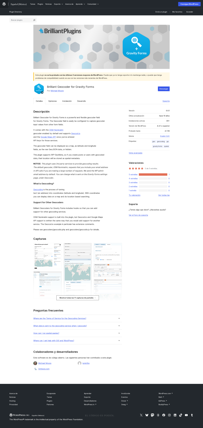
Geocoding (38, 189)
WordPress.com (166, 393)
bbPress (163, 401)
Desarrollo (81, 101)
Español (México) (38, 415)
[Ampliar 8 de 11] (119, 246)
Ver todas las (164, 195)
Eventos (124, 397)
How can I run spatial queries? (46, 333)
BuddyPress (164, 404)
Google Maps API (48, 137)
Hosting (12, 401)
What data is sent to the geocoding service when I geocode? (60, 326)
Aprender (87, 393)
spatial (166, 146)
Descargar (163, 89)
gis (168, 141)
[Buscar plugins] (34, 20)
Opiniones (52, 101)
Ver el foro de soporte (138, 215)
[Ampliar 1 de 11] (58, 246)
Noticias (12, 397)
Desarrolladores (90, 401)
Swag (124, 404)
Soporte (166, 101)
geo (153, 141)
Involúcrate (125, 393)
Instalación (67, 101)
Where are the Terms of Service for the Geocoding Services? (59, 318)
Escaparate (51, 393)
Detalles (39, 101)
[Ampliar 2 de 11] (58, 274)
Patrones (50, 404)
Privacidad (13, 404)
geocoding (161, 141)
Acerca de (13, 393)
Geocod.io (75, 133)
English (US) (165, 136)
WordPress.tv (90, 404)
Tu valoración (134, 195)
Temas (49, 397)
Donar (124, 401)
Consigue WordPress (189, 4)
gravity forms (157, 146)
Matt (161, 397)
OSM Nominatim (56, 130)
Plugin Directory (15, 12)
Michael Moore (57, 91)
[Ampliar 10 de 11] (119, 282)
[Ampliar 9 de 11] (119, 267)
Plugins (49, 401)
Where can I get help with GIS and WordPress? (53, 341)
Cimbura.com (43, 369)
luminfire (86, 363)
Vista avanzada (135, 153)
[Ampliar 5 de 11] (88, 246)
